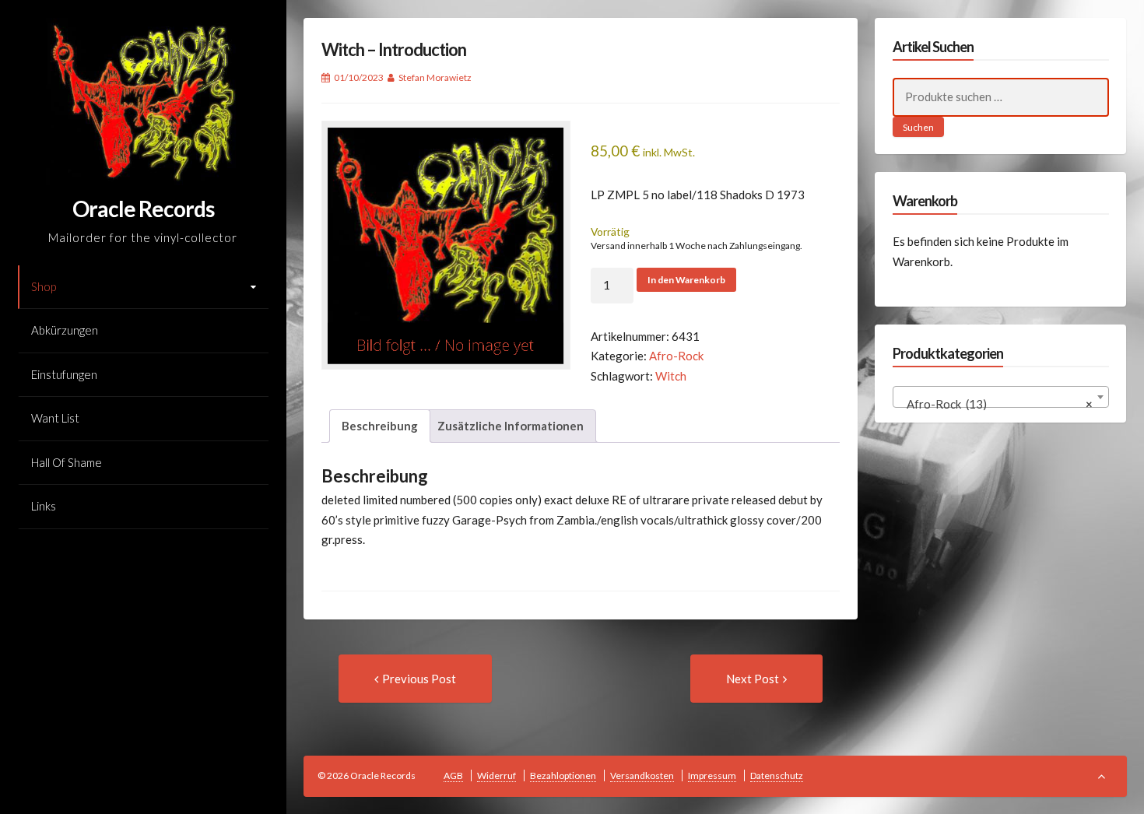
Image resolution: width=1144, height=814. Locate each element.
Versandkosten (642, 775)
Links (43, 506)
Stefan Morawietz (435, 77)
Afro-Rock (676, 356)
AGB (453, 775)
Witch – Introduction (393, 49)
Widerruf (496, 775)
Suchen (918, 127)
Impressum (712, 775)
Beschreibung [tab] (380, 426)
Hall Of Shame (66, 462)
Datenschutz (776, 775)
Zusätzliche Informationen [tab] (510, 426)
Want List (55, 418)
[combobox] (1001, 397)
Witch (670, 376)
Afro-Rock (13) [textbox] (996, 404)
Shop (43, 286)
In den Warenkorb (686, 280)
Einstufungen (64, 374)
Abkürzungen (64, 330)
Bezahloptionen (563, 775)
